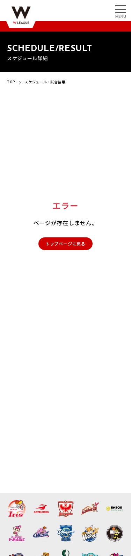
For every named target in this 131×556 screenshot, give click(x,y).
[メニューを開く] (120, 8)
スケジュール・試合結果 (44, 81)
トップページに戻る (65, 243)
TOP (11, 81)
